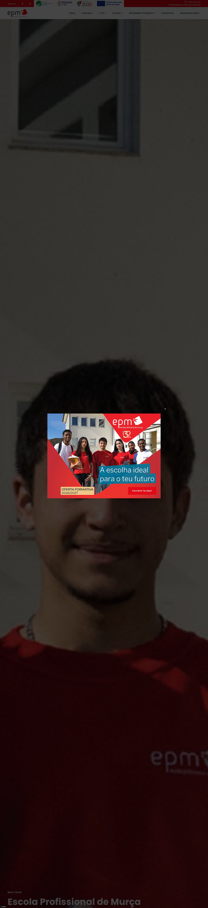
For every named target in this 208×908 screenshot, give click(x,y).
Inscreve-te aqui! (142, 490)
